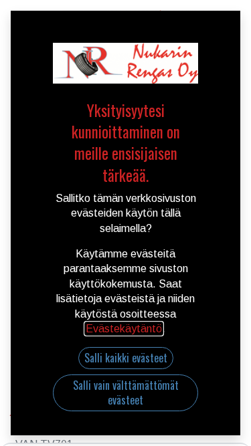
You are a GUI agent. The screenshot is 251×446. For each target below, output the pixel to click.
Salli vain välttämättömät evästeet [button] (126, 392)
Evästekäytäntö (124, 328)
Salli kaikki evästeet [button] (125, 358)
